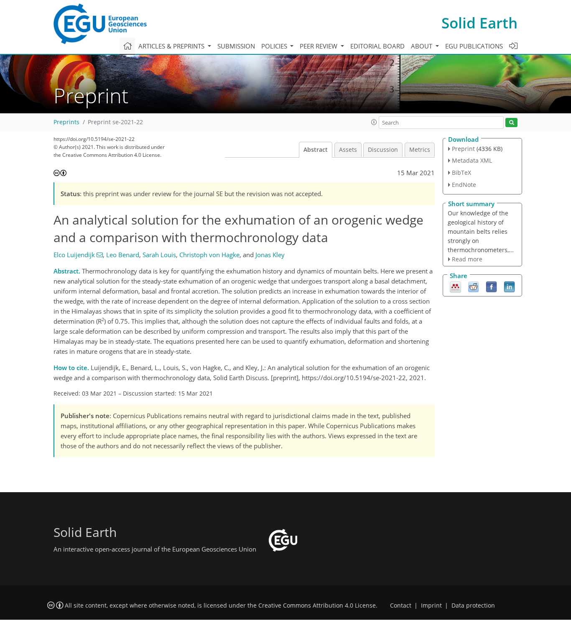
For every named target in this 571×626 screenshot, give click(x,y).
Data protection (473, 605)
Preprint (463, 149)
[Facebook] (491, 286)
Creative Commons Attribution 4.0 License (317, 605)
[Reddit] (473, 286)
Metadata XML (472, 160)
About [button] (422, 46)
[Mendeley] (455, 286)
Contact (400, 605)
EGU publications (474, 46)
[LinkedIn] (509, 286)
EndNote (464, 185)
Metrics (419, 149)
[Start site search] (511, 123)
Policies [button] (275, 46)
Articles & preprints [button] (172, 46)
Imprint (431, 605)
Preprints (66, 122)
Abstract (315, 149)
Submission (236, 46)
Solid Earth (479, 23)
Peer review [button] (319, 46)
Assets (348, 149)
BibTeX (461, 172)
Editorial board (377, 46)
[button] (374, 122)
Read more (467, 259)
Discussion (383, 149)
